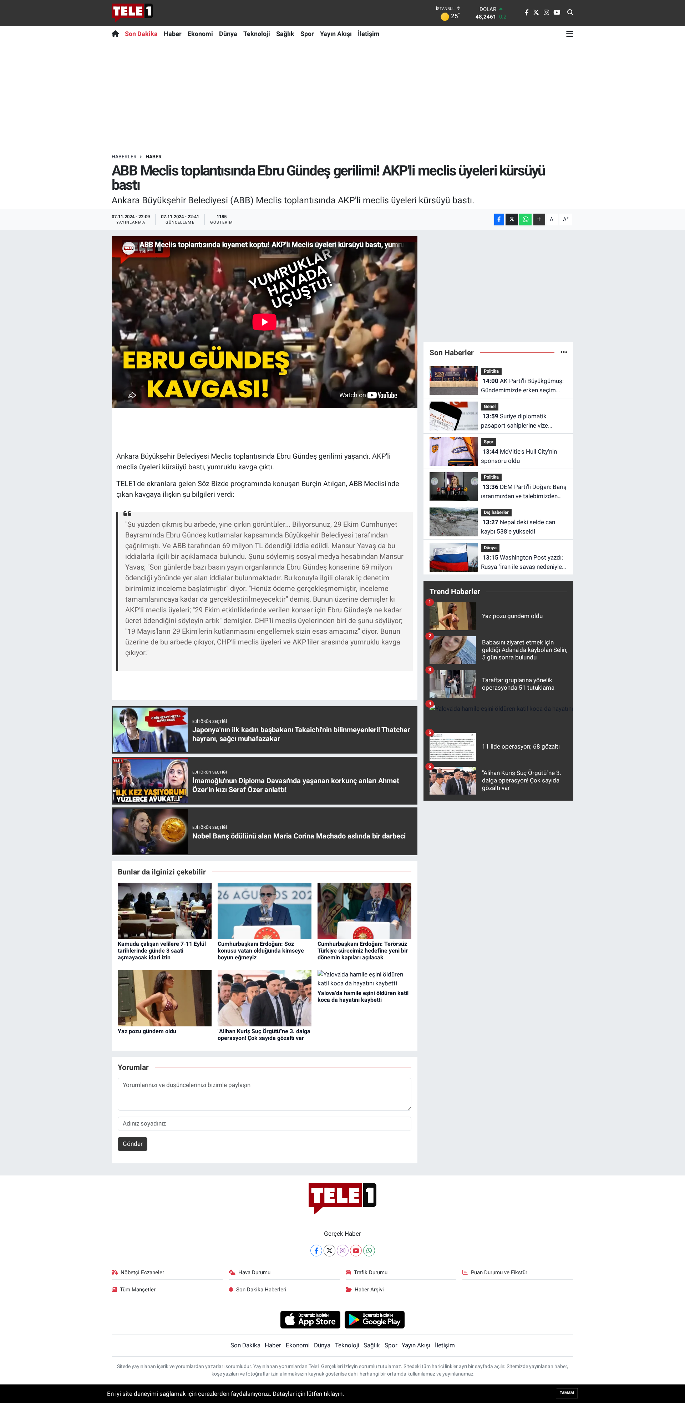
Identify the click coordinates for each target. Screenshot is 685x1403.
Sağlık (285, 33)
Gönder (133, 1143)
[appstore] (310, 1319)
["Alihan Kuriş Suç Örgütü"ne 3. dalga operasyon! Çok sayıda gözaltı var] (264, 997)
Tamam (567, 1393)
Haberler (124, 156)
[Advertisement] (342, 97)
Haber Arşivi (369, 1289)
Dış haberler (496, 512)
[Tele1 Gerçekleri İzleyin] (132, 12)
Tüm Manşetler (138, 1289)
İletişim (369, 33)
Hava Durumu (254, 1272)
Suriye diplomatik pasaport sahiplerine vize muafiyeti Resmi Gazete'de (516, 421)
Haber (173, 33)
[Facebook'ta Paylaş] (499, 219)
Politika (491, 371)
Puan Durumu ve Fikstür (499, 1272)
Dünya (228, 33)
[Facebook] (316, 1250)
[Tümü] (563, 352)
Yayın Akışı (336, 33)
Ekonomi (200, 33)
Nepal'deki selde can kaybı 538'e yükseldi (518, 527)
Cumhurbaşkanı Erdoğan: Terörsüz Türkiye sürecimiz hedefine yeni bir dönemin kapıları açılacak (363, 950)
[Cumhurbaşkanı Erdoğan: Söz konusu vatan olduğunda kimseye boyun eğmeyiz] (264, 910)
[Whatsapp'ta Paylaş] (525, 219)
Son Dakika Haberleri (261, 1289)
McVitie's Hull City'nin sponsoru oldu (519, 456)
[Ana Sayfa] (117, 33)
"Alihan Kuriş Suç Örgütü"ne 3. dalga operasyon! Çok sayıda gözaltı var (264, 1034)
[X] (329, 1250)
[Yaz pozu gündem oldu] (165, 997)
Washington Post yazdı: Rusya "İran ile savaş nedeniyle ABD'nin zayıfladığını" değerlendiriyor (522, 562)
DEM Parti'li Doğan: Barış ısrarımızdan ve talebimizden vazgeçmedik (524, 492)
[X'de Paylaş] (512, 219)
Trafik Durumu (370, 1272)
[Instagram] (343, 1250)
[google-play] (374, 1319)
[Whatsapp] (369, 1250)
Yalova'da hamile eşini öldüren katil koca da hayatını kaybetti (363, 996)
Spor (307, 33)
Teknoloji (256, 33)
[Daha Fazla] (539, 219)
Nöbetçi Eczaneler (142, 1272)
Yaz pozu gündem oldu (147, 1031)
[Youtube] (356, 1250)
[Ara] (570, 12)
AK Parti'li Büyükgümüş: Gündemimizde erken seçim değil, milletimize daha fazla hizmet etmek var (522, 386)
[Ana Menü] (569, 33)
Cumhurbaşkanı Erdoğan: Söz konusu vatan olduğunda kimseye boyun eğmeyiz (261, 950)
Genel (490, 406)
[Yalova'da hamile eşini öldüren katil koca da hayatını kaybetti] (364, 978)
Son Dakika (141, 33)
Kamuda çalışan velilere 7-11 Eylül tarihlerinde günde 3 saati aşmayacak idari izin (162, 950)
